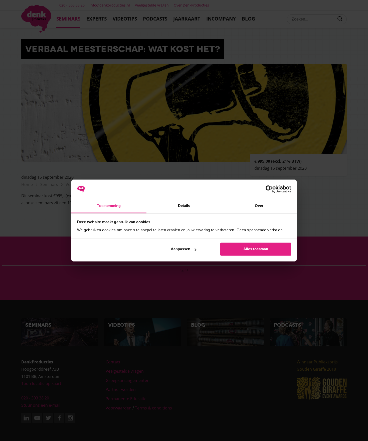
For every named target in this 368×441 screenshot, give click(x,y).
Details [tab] (184, 205)
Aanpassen (180, 249)
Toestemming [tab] (109, 205)
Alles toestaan (255, 249)
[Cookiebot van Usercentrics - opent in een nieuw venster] (269, 189)
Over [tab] (259, 205)
